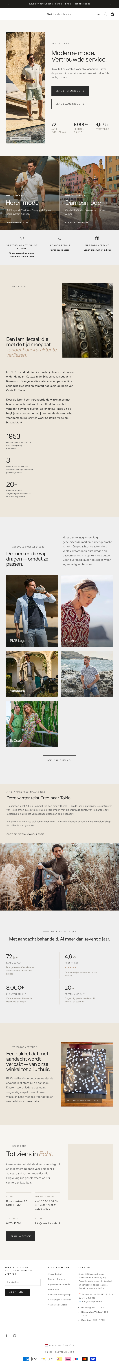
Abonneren (17, 1292)
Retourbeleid (54, 1289)
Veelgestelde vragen (58, 1304)
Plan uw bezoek (21, 1236)
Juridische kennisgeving (59, 1294)
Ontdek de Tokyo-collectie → (27, 834)
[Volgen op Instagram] (14, 1335)
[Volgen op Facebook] (6, 1335)
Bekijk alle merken (59, 760)
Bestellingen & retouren (59, 1299)
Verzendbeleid (55, 1274)
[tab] (14, 138)
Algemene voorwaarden (59, 1284)
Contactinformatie (56, 1279)
